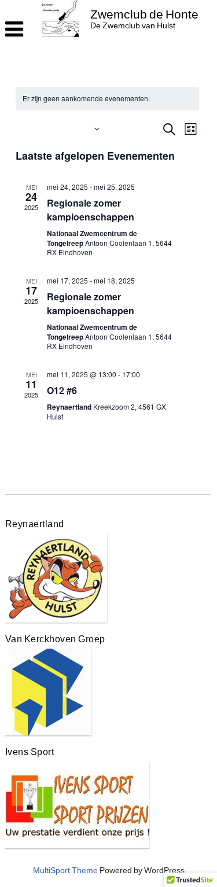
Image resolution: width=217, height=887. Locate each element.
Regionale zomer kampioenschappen (90, 209)
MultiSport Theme (65, 871)
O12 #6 (62, 390)
